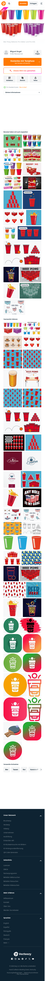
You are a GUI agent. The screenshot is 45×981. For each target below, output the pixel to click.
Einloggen (33, 3)
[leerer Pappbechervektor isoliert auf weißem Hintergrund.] (26, 307)
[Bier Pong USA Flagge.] (13, 652)
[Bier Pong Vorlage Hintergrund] (12, 181)
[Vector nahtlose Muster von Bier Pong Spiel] (14, 882)
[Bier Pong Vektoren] (12, 451)
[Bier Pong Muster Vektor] (12, 791)
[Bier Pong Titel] (12, 223)
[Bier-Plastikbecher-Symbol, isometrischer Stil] (12, 549)
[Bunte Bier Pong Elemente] (12, 153)
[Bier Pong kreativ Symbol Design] (30, 918)
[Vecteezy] (3, 3)
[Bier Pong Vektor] (14, 430)
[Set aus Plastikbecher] (12, 195)
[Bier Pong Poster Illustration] (12, 237)
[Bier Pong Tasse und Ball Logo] (12, 479)
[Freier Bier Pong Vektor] (14, 292)
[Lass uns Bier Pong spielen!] (12, 209)
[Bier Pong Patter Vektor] (13, 849)
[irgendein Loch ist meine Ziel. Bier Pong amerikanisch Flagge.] (12, 746)
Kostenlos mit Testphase (22, 62)
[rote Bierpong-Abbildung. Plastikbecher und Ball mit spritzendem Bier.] (11, 308)
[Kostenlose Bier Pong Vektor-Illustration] (12, 140)
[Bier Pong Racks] (12, 167)
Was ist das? (23, 87)
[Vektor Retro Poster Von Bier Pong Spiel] (14, 381)
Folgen (37, 54)
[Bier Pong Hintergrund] (14, 414)
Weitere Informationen (12, 91)
